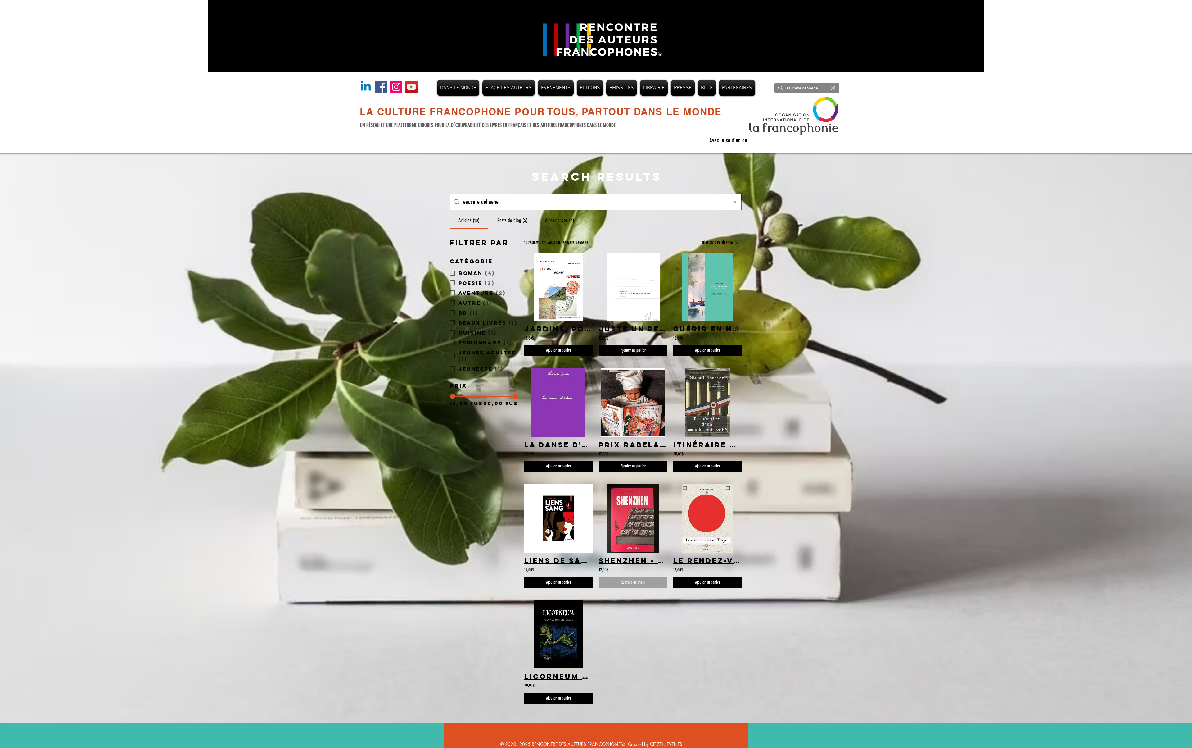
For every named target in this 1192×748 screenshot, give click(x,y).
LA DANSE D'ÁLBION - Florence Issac (558, 444)
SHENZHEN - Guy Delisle (633, 560)
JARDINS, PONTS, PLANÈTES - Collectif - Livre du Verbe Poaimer (558, 329)
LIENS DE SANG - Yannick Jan (558, 560)
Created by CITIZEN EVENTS (655, 744)
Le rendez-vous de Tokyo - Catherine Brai (707, 560)
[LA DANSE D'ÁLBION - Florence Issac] (558, 402)
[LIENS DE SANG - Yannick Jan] (558, 518)
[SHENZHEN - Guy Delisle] (633, 518)
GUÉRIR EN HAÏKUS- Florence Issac (707, 329)
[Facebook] (381, 87)
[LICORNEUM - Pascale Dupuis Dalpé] (558, 634)
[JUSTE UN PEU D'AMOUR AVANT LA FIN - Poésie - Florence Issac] (633, 287)
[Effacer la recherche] (833, 88)
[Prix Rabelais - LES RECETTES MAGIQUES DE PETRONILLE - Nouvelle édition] (633, 402)
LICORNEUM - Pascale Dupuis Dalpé (558, 676)
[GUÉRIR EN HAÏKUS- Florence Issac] (707, 287)
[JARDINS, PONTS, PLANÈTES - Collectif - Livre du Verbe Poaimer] (558, 287)
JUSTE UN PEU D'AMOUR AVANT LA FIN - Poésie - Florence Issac (633, 329)
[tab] (469, 220)
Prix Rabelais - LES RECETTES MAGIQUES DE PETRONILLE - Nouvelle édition (633, 444)
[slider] (452, 396)
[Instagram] (396, 87)
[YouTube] (411, 87)
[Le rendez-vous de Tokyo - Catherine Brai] (707, 518)
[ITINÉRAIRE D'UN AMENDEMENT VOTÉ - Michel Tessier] (707, 402)
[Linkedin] (366, 87)
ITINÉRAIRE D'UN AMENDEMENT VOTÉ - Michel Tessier (707, 444)
